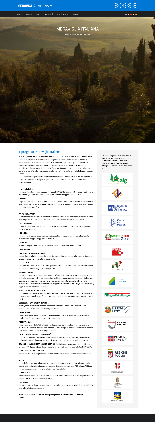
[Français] (128, 14)
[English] (126, 14)
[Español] (136, 14)
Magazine (47, 14)
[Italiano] (134, 14)
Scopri (38, 14)
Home (19, 14)
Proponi (66, 14)
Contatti (76, 14)
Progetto (28, 14)
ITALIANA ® (34, 5)
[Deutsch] (131, 14)
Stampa (57, 14)
